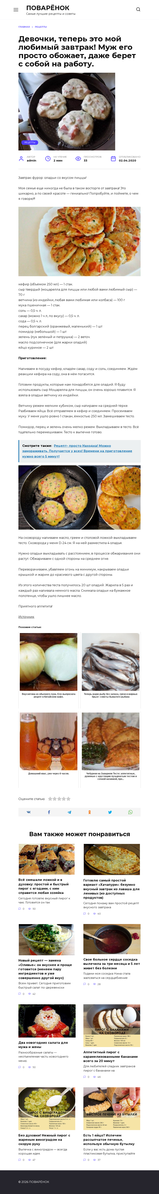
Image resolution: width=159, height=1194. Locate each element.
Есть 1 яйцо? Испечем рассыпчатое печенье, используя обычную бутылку (109, 1139)
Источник (26, 617)
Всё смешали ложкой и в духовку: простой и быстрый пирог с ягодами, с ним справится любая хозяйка (43, 886)
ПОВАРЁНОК (47, 8)
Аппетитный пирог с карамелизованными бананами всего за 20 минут (110, 1056)
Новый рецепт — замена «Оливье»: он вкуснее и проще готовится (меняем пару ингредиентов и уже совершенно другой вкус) (45, 969)
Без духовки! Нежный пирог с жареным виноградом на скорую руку (44, 1139)
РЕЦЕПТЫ (29, 142)
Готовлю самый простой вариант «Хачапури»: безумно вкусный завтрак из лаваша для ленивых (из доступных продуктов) (111, 889)
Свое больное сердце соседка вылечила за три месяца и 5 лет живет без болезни (111, 963)
